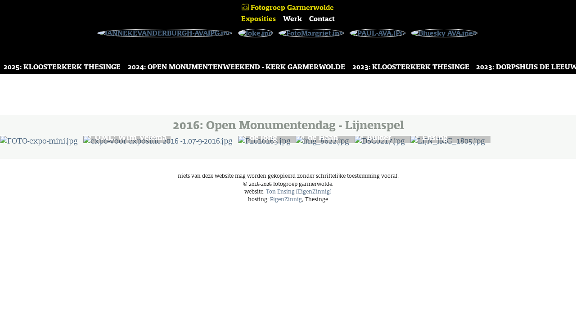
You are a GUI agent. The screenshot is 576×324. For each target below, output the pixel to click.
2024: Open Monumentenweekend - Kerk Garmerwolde (236, 67)
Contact (322, 18)
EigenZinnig (286, 199)
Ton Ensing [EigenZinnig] (299, 191)
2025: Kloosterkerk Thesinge (62, 67)
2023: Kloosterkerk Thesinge (410, 67)
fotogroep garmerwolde (291, 7)
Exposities (258, 18)
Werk (292, 18)
